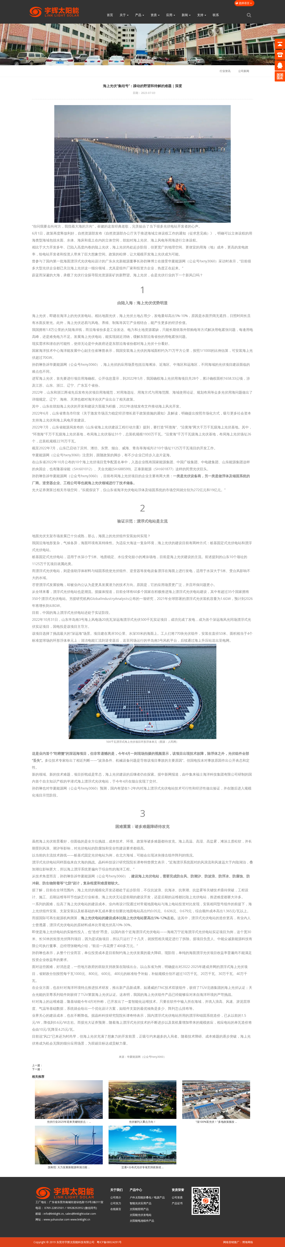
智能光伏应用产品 (140, 1203)
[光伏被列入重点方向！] (142, 1099)
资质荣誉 (178, 1190)
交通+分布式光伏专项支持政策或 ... (142, 1167)
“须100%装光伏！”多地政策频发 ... (216, 1122)
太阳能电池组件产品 (142, 1220)
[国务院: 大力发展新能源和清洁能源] (69, 1145)
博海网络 (247, 1242)
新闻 (185, 15)
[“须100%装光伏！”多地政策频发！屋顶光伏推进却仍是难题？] (216, 1099)
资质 (154, 15)
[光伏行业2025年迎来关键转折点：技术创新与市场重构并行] (69, 1099)
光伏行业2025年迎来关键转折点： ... (69, 1122)
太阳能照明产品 (139, 1209)
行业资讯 (225, 71)
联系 (216, 15)
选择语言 (244, 3)
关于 (123, 15)
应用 (169, 15)
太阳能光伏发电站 (140, 1215)
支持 (200, 15)
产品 (138, 15)
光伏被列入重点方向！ (142, 1122)
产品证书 (177, 1203)
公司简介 (115, 1197)
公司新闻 (243, 71)
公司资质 (177, 1197)
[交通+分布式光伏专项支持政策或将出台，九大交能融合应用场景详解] (142, 1145)
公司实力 (115, 1203)
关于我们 (116, 1190)
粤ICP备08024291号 (109, 1242)
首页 (110, 15)
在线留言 (115, 1209)
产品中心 (136, 1190)
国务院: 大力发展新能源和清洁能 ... (69, 1167)
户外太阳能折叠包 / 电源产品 (147, 1197)
